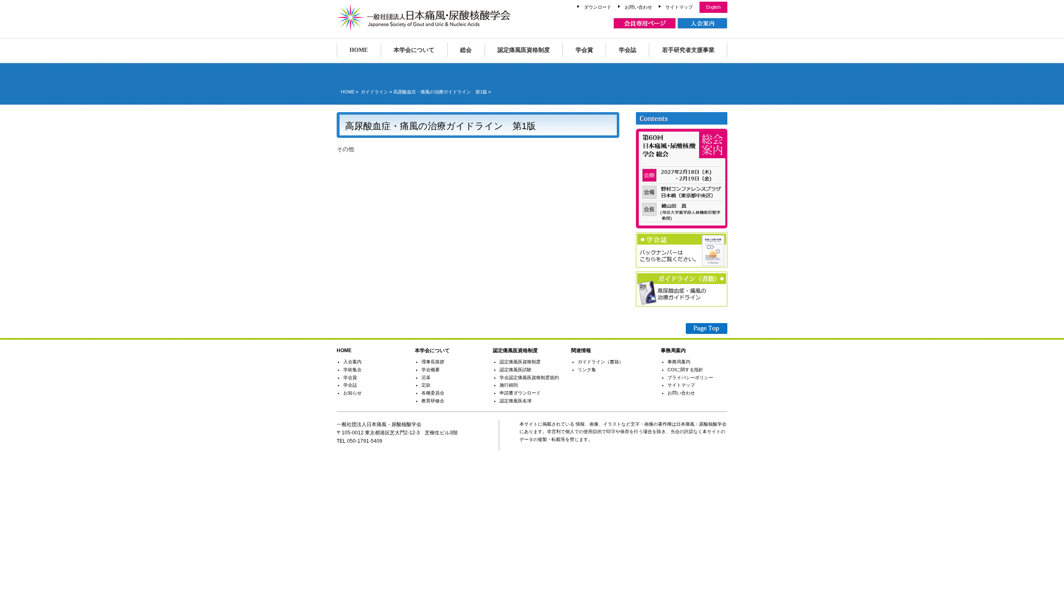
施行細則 (509, 384)
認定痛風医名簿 (516, 400)
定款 (426, 384)
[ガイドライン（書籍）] (681, 304)
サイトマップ (679, 7)
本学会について (414, 50)
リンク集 (587, 369)
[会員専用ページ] (644, 23)
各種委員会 (432, 392)
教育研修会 (432, 400)
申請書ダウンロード (520, 392)
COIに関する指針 (685, 369)
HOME (359, 50)
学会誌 (627, 50)
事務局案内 (678, 361)
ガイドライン (374, 91)
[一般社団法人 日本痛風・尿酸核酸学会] (424, 27)
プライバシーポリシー (690, 377)
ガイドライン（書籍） (600, 361)
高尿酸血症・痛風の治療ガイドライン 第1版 (440, 91)
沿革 (426, 377)
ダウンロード (597, 7)
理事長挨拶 (432, 361)
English (713, 7)
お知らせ (352, 392)
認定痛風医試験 (516, 369)
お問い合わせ (638, 7)
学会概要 (430, 369)
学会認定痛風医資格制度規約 (529, 377)
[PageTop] (706, 330)
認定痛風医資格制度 (524, 50)
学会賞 (584, 50)
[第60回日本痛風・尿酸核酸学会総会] (681, 226)
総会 (466, 50)
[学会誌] (681, 265)
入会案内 (352, 361)
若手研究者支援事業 (688, 50)
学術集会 (352, 369)
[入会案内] (702, 23)
